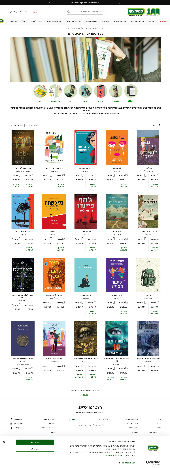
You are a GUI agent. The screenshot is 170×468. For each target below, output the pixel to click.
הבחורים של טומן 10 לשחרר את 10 (116, 359)
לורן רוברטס (23, 300)
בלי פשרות (54, 231)
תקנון (53, 432)
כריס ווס (54, 235)
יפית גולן (148, 362)
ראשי (101, 28)
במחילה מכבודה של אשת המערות (23, 359)
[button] (163, 21)
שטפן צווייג (148, 298)
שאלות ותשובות (49, 419)
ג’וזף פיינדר (86, 235)
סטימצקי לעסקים (131, 419)
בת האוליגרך (85, 231)
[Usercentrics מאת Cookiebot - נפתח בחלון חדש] (153, 463)
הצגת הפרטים (128, 463)
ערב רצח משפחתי (85, 168)
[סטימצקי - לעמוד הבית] (144, 16)
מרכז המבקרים (132, 423)
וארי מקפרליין (54, 362)
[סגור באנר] (4, 442)
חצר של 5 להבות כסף (54, 295)
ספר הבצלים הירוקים (54, 168)
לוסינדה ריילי (148, 171)
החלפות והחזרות (48, 428)
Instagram (18, 423)
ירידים (159, 428)
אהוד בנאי (54, 171)
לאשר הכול (35, 442)
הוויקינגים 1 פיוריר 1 (23, 168)
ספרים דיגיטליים (91, 28)
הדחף (148, 295)
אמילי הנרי (116, 298)
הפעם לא (35, 449)
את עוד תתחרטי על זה (148, 231)
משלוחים (51, 423)
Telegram (18, 428)
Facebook (18, 419)
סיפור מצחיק (117, 295)
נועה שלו (148, 235)
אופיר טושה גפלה (23, 364)
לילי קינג (117, 171)
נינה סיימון (85, 171)
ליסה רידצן (22, 235)
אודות (159, 419)
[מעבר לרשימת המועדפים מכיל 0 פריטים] (15, 12)
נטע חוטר (85, 298)
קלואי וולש (116, 364)
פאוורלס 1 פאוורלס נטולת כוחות (22, 296)
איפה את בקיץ (85, 295)
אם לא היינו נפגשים (54, 358)
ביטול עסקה (133, 428)
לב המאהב (117, 168)
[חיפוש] (68, 12)
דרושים (135, 432)
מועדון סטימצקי (155, 432)
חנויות (159, 423)
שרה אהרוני (117, 235)
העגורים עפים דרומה (22, 231)
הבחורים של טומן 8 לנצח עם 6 (86, 358)
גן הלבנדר (148, 168)
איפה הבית (116, 231)
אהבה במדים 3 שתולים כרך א (148, 358)
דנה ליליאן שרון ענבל (23, 171)
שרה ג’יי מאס (54, 298)
